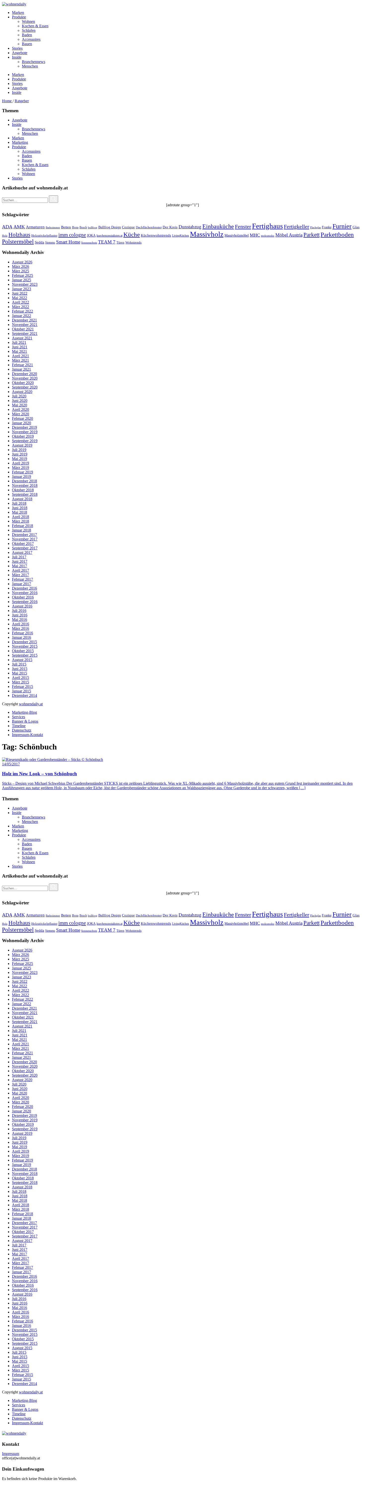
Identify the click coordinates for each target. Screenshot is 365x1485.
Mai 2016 (19, 619)
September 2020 (24, 387)
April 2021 (20, 356)
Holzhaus (19, 234)
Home (7, 101)
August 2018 (22, 499)
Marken (18, 138)
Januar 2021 (21, 369)
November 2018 (24, 485)
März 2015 (20, 682)
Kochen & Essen (35, 165)
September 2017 (24, 548)
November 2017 (24, 539)
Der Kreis (170, 227)
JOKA (91, 235)
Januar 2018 (21, 530)
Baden (27, 156)
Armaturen (35, 227)
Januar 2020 (21, 423)
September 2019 (24, 441)
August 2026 (22, 262)
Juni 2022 (19, 293)
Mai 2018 (19, 512)
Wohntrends (133, 242)
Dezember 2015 (24, 642)
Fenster (243, 227)
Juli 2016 (19, 610)
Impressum (10, 1453)
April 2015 (20, 677)
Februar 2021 (22, 365)
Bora (75, 227)
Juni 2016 (19, 615)
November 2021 (24, 324)
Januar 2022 (21, 316)
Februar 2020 (22, 418)
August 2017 (22, 552)
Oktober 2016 (23, 597)
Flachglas (315, 227)
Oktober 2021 (23, 329)
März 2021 (20, 360)
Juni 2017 (19, 561)
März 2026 (20, 266)
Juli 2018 (19, 503)
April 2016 (20, 624)
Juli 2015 (19, 664)
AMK (19, 226)
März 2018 (20, 521)
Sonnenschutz (89, 242)
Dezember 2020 (24, 374)
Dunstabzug (190, 226)
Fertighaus (267, 226)
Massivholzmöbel (236, 235)
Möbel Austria (288, 235)
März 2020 (20, 414)
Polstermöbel (18, 241)
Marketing (20, 142)
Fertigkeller (296, 226)
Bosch (83, 227)
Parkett (311, 235)
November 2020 (24, 378)
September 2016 (24, 602)
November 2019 (24, 432)
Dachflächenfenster (149, 227)
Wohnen (28, 174)
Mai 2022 (19, 298)
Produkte (19, 147)
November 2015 (24, 646)
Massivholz (206, 234)
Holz (4, 235)
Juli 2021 (19, 342)
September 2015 (24, 655)
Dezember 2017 (24, 534)
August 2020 (22, 391)
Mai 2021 (19, 351)
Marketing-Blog (24, 712)
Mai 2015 (19, 673)
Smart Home (68, 242)
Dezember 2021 (24, 320)
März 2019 (20, 467)
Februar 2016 (22, 633)
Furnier (342, 226)
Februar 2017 (22, 579)
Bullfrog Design (109, 227)
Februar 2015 (22, 686)
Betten (66, 227)
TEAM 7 (106, 242)
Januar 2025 (21, 280)
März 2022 (20, 307)
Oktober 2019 (23, 436)
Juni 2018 (19, 508)
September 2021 (24, 333)
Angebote (19, 120)
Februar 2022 (22, 311)
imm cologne (72, 235)
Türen (120, 242)
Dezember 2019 (24, 427)
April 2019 (20, 463)
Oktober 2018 (23, 490)
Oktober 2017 (23, 543)
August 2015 (22, 660)
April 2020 (20, 409)
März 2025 (20, 271)
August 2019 (22, 445)
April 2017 (20, 570)
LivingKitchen (180, 235)
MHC (255, 235)
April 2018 (20, 517)
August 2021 (22, 338)
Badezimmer (53, 227)
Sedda (39, 242)
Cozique (128, 227)
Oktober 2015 (23, 651)
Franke (326, 227)
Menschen (30, 133)
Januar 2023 (21, 289)
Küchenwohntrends (156, 235)
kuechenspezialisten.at (109, 235)
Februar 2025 (22, 275)
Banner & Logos (25, 721)
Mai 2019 (19, 459)
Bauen (27, 160)
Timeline (19, 726)
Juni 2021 (19, 347)
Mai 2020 (19, 405)
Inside (16, 124)
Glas (356, 227)
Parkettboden (337, 234)
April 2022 (20, 302)
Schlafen (29, 169)
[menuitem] (187, 12)
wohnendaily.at (31, 704)
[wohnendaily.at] (14, 4)
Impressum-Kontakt (27, 735)
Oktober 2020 (23, 383)
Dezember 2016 (24, 588)
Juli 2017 (19, 557)
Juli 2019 (19, 450)
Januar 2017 (21, 584)
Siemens (50, 242)
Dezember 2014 (24, 695)
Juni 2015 (19, 669)
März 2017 (20, 575)
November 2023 (24, 284)
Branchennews (33, 129)
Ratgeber (22, 101)
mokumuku (267, 235)
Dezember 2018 (24, 481)
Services (18, 717)
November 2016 (24, 593)
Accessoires (31, 151)
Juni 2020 (19, 400)
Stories (17, 178)
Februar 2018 (22, 526)
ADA (7, 226)
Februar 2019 (22, 472)
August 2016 (22, 606)
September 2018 (24, 494)
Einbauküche (218, 226)
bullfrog (92, 227)
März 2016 (20, 628)
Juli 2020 (19, 396)
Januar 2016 (21, 637)
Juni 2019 (19, 454)
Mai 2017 (19, 566)
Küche (131, 234)
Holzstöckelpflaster (44, 235)
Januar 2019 (21, 476)
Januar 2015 (21, 691)
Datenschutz (21, 730)
